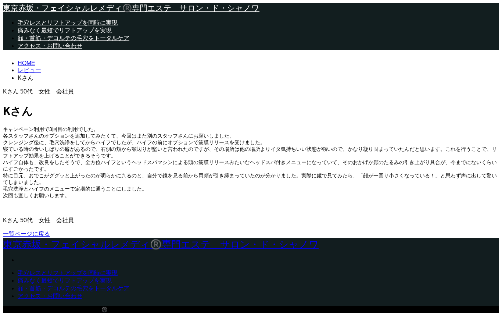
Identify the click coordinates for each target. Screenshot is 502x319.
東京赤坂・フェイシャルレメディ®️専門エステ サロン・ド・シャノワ (131, 8)
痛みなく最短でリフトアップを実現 (65, 30)
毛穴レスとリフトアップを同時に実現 (68, 23)
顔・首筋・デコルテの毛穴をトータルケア (73, 38)
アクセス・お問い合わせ (50, 46)
